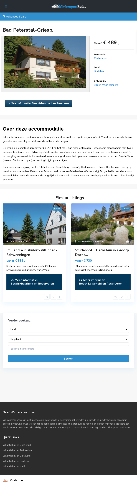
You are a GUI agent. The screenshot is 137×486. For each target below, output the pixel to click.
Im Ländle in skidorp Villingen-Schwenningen (31, 252)
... (51, 270)
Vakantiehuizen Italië (14, 466)
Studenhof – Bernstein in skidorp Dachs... (102, 252)
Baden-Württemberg (106, 85)
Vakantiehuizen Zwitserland (18, 450)
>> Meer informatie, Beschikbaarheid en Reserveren (38, 103)
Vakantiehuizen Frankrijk (16, 461)
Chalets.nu (100, 58)
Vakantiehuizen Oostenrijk (17, 445)
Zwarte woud (16, 241)
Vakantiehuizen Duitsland (17, 455)
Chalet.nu (16, 480)
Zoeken (68, 358)
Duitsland (99, 71)
